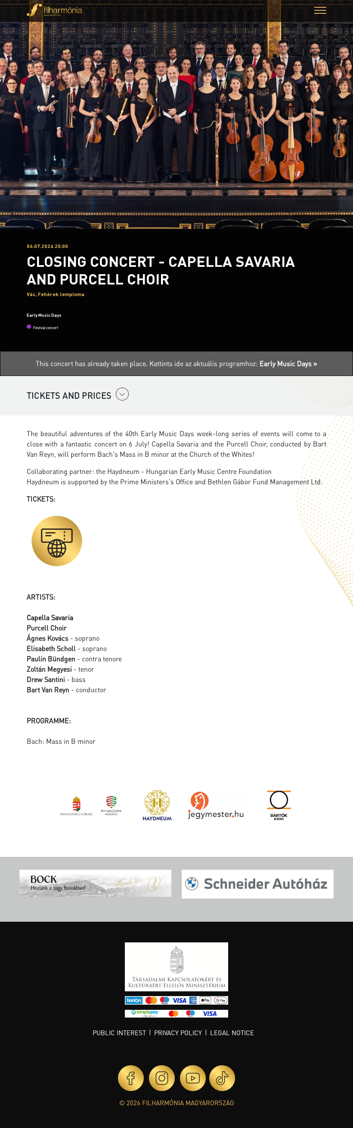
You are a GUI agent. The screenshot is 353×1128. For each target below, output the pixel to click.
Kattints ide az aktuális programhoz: (233, 363)
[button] (320, 11)
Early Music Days (44, 315)
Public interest (119, 1032)
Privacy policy (178, 1032)
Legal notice (232, 1032)
